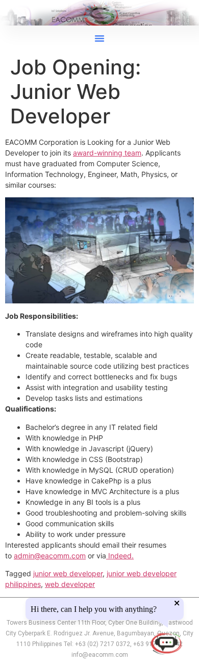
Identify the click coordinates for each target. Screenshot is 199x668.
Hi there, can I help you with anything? (94, 609)
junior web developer (68, 573)
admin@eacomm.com (50, 555)
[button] (99, 38)
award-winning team (107, 152)
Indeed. (120, 555)
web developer (70, 584)
